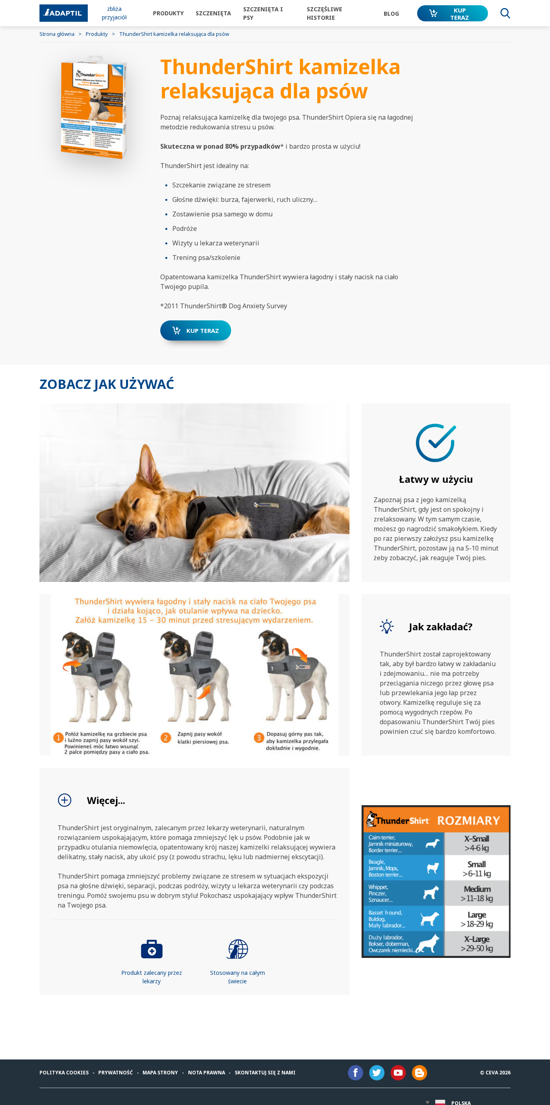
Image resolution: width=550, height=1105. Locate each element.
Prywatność (115, 1072)
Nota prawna (206, 1072)
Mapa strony (160, 1072)
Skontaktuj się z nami (265, 1072)
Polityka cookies (64, 1072)
